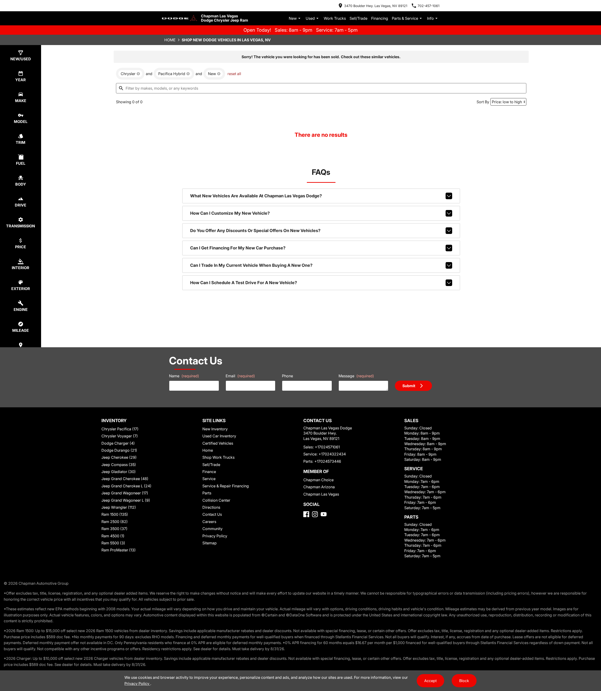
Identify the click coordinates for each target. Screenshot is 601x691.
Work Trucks (335, 18)
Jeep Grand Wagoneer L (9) (125, 500)
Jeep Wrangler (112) (118, 507)
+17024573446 (327, 461)
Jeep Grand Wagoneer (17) (124, 493)
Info (430, 18)
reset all (234, 73)
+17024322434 (332, 454)
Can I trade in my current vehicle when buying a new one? (251, 265)
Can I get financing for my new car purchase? (237, 247)
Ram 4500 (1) (112, 536)
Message (356, 376)
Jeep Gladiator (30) (118, 471)
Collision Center (216, 500)
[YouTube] (323, 514)
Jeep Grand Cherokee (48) (124, 478)
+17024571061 (327, 447)
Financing (379, 18)
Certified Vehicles (217, 443)
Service (209, 478)
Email (240, 376)
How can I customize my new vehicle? (230, 213)
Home (170, 40)
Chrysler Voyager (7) (119, 436)
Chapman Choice (318, 479)
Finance (209, 471)
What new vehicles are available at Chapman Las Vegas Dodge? (256, 195)
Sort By (483, 101)
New (293, 18)
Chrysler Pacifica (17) (120, 429)
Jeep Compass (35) (118, 464)
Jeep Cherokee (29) (119, 457)
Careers (209, 521)
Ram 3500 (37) (114, 528)
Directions (211, 507)
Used (310, 18)
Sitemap (209, 543)
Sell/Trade (358, 18)
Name (184, 376)
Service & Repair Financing (225, 486)
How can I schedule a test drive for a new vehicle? (243, 282)
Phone (287, 376)
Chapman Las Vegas (321, 494)
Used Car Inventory (219, 436)
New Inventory (215, 429)
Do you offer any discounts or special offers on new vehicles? (255, 230)
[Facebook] (306, 514)
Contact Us (212, 514)
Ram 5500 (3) (113, 543)
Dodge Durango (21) (119, 450)
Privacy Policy (214, 536)
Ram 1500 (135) (114, 514)
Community (212, 528)
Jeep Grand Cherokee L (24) (126, 486)
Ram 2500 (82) (114, 521)
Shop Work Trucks (218, 457)
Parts (206, 493)
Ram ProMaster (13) (118, 550)
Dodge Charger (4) (118, 443)
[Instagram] (315, 514)
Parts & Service (405, 18)
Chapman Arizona (319, 487)
